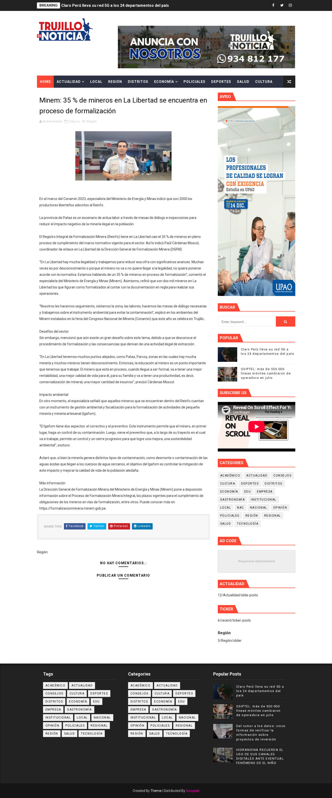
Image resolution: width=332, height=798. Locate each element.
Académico (230, 475)
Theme (156, 791)
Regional (272, 515)
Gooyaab (193, 791)
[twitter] (282, 5)
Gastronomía (232, 499)
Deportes (221, 82)
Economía (164, 82)
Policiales (194, 82)
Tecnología (247, 523)
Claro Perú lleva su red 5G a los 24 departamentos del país (115, 5)
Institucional (263, 499)
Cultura (263, 82)
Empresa (265, 491)
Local (96, 82)
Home (45, 82)
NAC (240, 507)
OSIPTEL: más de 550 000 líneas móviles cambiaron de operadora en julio (266, 373)
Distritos (138, 82)
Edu (247, 491)
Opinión (280, 507)
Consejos (282, 475)
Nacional (258, 507)
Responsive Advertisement (256, 561)
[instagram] (290, 5)
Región (115, 82)
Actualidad (69, 82)
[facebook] (273, 5)
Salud (243, 82)
